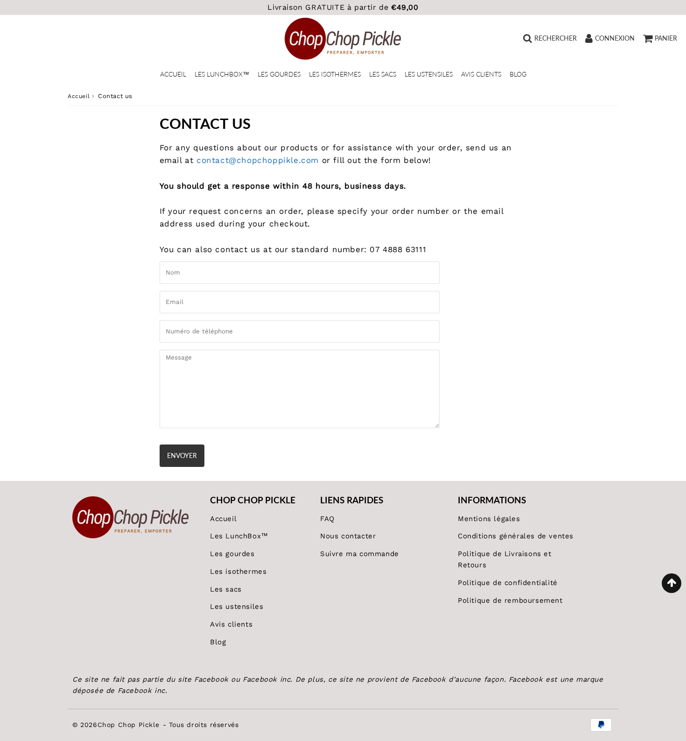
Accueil (173, 74)
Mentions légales (489, 519)
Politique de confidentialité (508, 583)
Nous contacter (348, 536)
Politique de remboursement (510, 600)
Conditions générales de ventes (516, 536)
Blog (518, 74)
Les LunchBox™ (222, 74)
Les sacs (382, 74)
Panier (666, 38)
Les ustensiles (429, 74)
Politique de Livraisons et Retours (505, 559)
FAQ (327, 519)
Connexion (615, 38)
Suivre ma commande (359, 554)
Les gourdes (279, 74)
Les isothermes (335, 74)
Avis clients (481, 74)
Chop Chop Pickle (129, 724)
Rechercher (555, 38)
